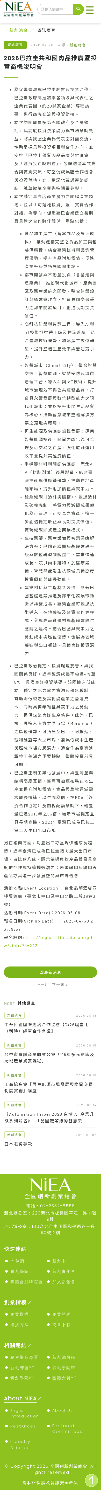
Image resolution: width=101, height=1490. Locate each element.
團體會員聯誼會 (26, 1282)
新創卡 (59, 1261)
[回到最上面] (91, 1480)
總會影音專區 (24, 1357)
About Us (62, 1410)
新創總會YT (22, 1368)
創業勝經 (61, 1314)
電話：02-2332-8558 (50, 1206)
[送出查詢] (78, 9)
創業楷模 (19, 1314)
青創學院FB (64, 1368)
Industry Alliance (20, 1445)
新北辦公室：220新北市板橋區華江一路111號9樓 (50, 1216)
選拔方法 (19, 1325)
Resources (23, 1426)
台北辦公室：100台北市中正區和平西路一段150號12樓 (50, 1229)
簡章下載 (61, 1325)
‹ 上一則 (41, 984)
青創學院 (19, 1271)
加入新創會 (64, 1282)
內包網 (17, 1261)
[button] (90, 10)
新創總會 (18, 30)
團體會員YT (64, 1378)
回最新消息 (51, 972)
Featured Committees (67, 1428)
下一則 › (60, 984)
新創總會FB (64, 1357)
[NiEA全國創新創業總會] (19, 9)
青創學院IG (22, 1378)
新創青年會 (64, 1271)
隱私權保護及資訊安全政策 (50, 1483)
